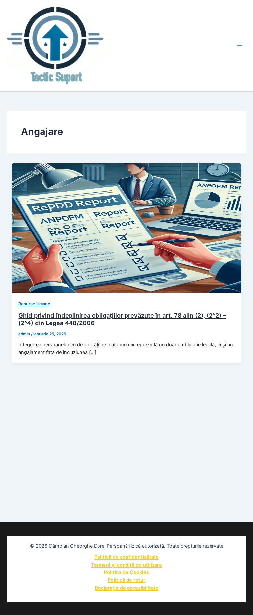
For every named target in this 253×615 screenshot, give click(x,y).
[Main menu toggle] (239, 45)
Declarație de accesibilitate (126, 588)
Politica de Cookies (126, 572)
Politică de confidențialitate (126, 557)
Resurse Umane (34, 303)
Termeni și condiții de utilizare (126, 565)
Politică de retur (126, 580)
